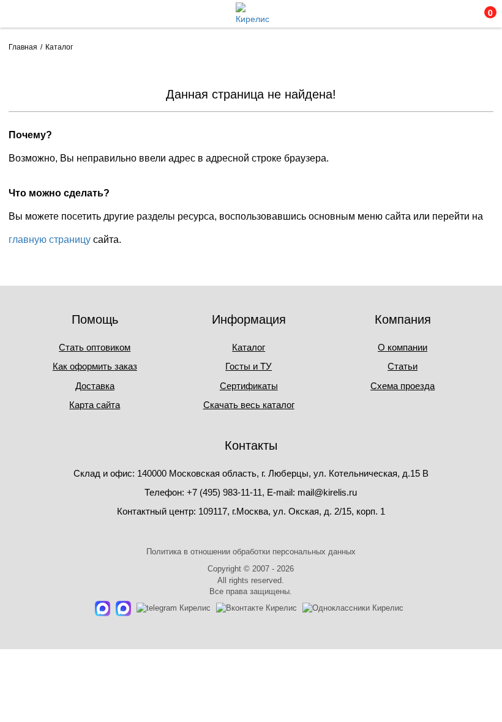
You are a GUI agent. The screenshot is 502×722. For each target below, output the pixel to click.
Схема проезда (402, 386)
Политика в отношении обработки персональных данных (251, 551)
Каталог (248, 347)
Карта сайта (94, 405)
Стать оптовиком (94, 347)
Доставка (94, 386)
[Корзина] (482, 17)
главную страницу (50, 239)
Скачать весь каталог (248, 405)
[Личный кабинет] (430, 17)
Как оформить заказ (95, 366)
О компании (402, 347)
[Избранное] (456, 17)
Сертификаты (249, 386)
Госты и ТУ (248, 366)
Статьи (403, 366)
